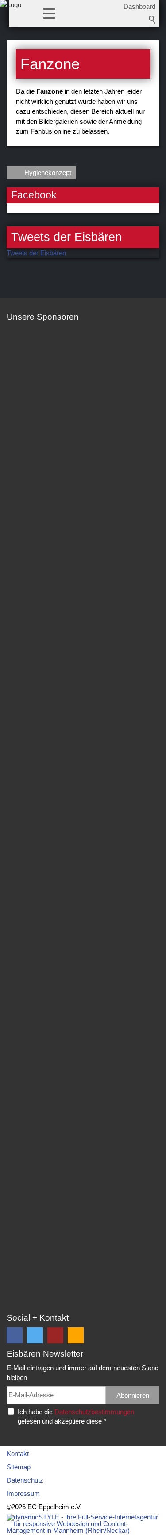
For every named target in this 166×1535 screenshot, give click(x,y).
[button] (49, 13)
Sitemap (19, 1467)
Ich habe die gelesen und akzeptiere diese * (76, 1416)
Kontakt (18, 1453)
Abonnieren (132, 1395)
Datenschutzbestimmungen (94, 1412)
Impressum (23, 1493)
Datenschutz (25, 1480)
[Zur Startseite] (10, 15)
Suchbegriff (152, 19)
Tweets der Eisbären (36, 253)
